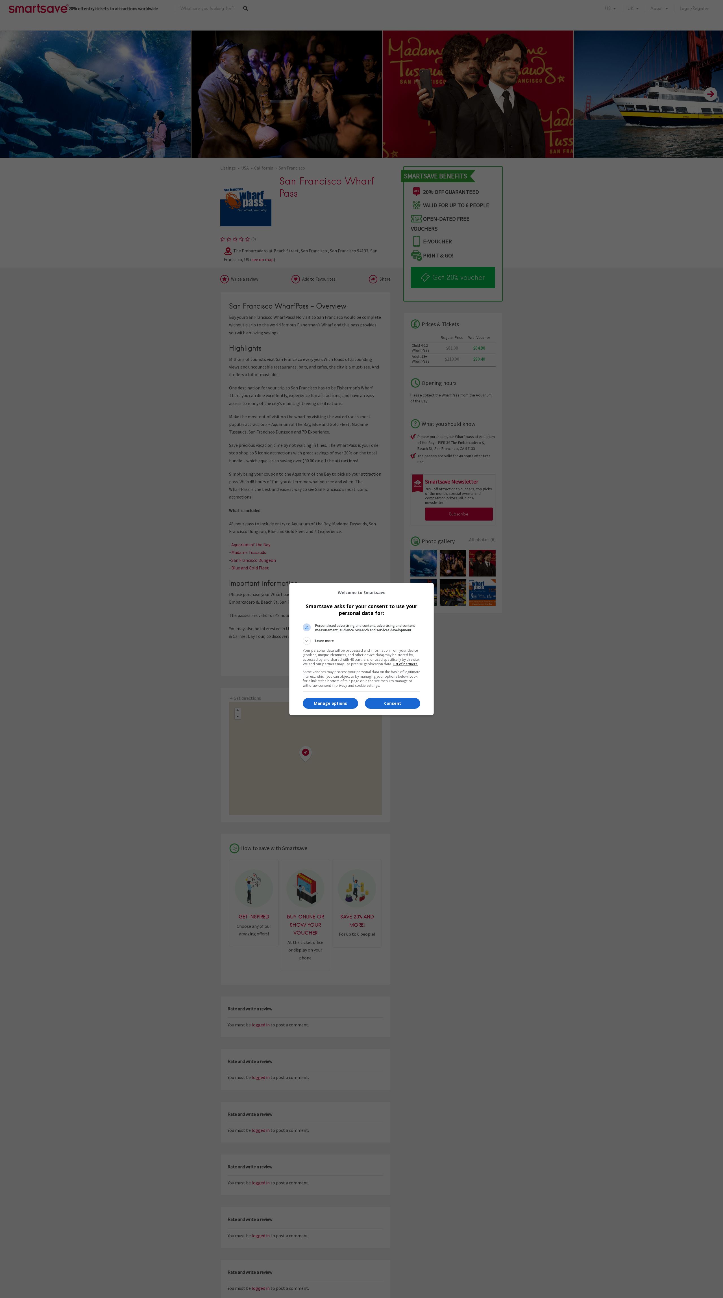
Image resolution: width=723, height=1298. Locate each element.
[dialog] (361, 649)
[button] (361, 641)
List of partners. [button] (405, 664)
